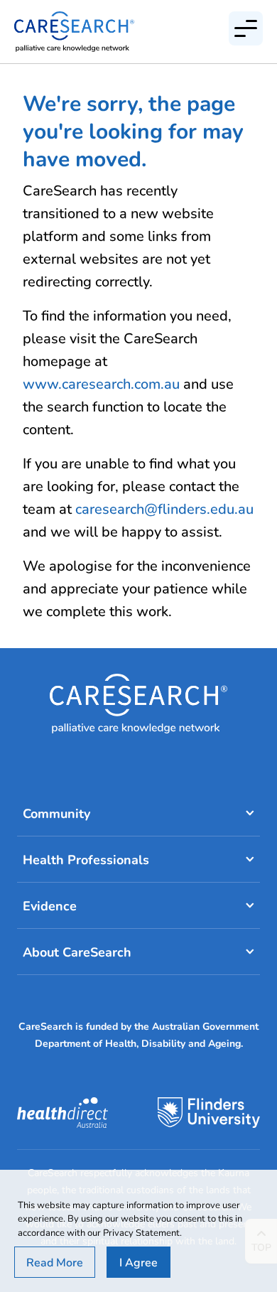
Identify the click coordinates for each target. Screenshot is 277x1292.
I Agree (138, 1261)
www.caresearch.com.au (101, 383)
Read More (54, 1261)
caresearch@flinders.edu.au (164, 508)
